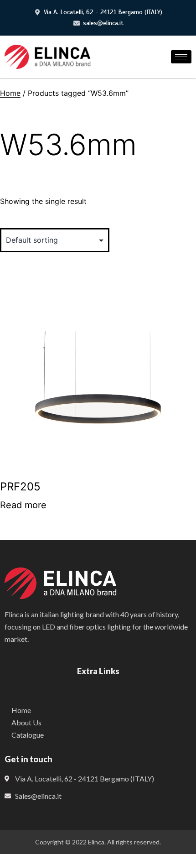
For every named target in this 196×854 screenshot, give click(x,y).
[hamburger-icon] (181, 56)
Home (10, 93)
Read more (23, 505)
